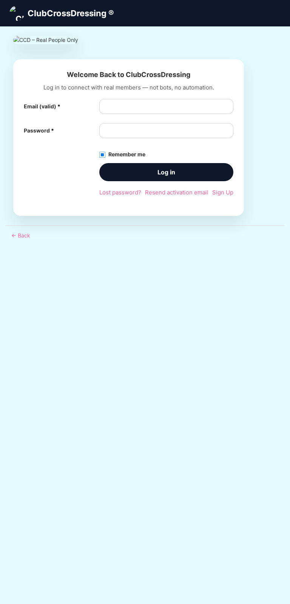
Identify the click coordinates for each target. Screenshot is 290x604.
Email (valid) (42, 106)
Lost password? (120, 192)
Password (39, 130)
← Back (20, 235)
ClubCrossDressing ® (71, 13)
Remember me (126, 154)
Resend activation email (176, 192)
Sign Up (222, 192)
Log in (166, 172)
